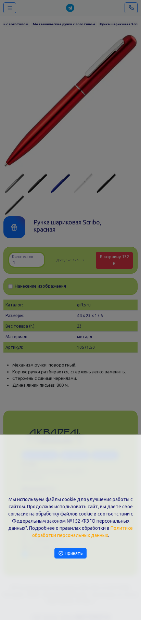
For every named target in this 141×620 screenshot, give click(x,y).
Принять (73, 553)
